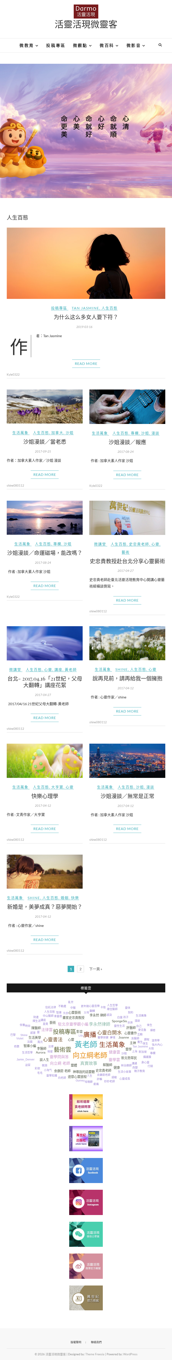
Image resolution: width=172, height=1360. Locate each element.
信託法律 (50, 1007)
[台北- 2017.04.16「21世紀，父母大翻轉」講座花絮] (45, 643)
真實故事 (88, 1063)
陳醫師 (36, 1028)
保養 (22, 1025)
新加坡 (143, 1052)
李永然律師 (99, 1024)
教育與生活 (22, 1030)
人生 (89, 1075)
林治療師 (126, 1065)
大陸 (151, 1048)
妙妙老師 (109, 1081)
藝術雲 (62, 1049)
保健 (105, 1037)
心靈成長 (124, 1078)
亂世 (70, 1002)
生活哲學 (27, 1052)
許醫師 (131, 1028)
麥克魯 (142, 1030)
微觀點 (80, 45)
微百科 (107, 45)
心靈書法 (53, 1039)
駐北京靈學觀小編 (73, 1024)
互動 (140, 1034)
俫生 (145, 1043)
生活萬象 (20, 432)
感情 (37, 1064)
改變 (135, 1067)
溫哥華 (156, 1040)
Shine (121, 669)
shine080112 (15, 485)
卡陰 (103, 1007)
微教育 (26, 45)
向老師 (62, 1077)
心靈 (155, 544)
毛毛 (40, 1073)
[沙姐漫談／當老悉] (45, 406)
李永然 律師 (98, 1015)
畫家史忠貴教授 (73, 1017)
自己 (139, 1026)
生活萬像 (141, 1015)
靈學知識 (51, 1075)
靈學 (128, 1049)
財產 (36, 1017)
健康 (117, 1067)
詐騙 (99, 1079)
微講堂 (100, 544)
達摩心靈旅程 (77, 1077)
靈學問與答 (59, 1057)
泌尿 (27, 1065)
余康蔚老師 (103, 1075)
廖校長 (161, 1032)
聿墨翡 (58, 1016)
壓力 (14, 1025)
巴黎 (13, 1034)
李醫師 (41, 1048)
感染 (109, 1015)
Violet (19, 1038)
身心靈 (145, 1062)
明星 (50, 1051)
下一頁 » (95, 969)
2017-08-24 (126, 451)
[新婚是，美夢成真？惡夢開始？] (45, 872)
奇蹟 (16, 1046)
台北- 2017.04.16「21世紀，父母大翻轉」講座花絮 (44, 681)
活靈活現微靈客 (86, 24)
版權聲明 (76, 1342)
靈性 (116, 1026)
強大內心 (157, 1044)
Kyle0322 (13, 374)
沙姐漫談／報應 (127, 441)
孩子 (126, 1017)
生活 (122, 1026)
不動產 (62, 1006)
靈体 (127, 1007)
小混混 (94, 1001)
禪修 (152, 1030)
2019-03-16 (84, 327)
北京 (65, 1013)
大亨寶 (57, 787)
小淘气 (48, 1070)
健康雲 (114, 1052)
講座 (58, 669)
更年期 (85, 1006)
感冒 (33, 1032)
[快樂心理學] (45, 761)
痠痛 (96, 1084)
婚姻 (65, 898)
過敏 (114, 1077)
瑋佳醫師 (112, 1009)
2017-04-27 (126, 571)
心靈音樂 (94, 1006)
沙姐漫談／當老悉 (44, 441)
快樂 (75, 898)
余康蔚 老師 (62, 1071)
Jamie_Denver (25, 1059)
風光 (40, 1042)
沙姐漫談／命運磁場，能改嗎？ (44, 552)
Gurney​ (80, 1080)
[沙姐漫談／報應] (127, 406)
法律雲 (47, 1030)
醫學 (100, 1037)
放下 (83, 1086)
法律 (51, 1046)
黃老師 (71, 669)
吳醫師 (135, 1038)
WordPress (130, 1354)
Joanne (123, 1037)
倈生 (149, 1025)
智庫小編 (30, 1046)
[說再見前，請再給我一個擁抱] (127, 643)
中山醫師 (48, 1015)
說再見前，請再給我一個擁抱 (127, 678)
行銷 (150, 1066)
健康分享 (50, 1080)
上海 (134, 1051)
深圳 (70, 1084)
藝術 (126, 552)
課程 (146, 1039)
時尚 (27, 1026)
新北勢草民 (129, 1058)
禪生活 (36, 1021)
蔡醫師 (107, 1065)
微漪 (44, 1065)
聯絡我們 (96, 1342)
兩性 (147, 1019)
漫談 (155, 433)
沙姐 (70, 432)
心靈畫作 (130, 1033)
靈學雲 (114, 1060)
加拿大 (57, 432)
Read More (86, 363)
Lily (81, 1035)
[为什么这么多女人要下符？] (86, 263)
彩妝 (37, 1068)
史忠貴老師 (139, 544)
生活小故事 (124, 1071)
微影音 (134, 45)
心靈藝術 (74, 1012)
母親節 (89, 1081)
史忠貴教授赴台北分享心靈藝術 (127, 560)
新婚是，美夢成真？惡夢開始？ (44, 906)
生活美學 (34, 1037)
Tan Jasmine (85, 308)
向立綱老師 (90, 1055)
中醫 (73, 1007)
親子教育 (139, 1071)
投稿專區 (55, 45)
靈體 (74, 1065)
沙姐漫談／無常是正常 (127, 795)
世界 (130, 1022)
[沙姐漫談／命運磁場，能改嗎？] (45, 518)
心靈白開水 (109, 1032)
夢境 (112, 1037)
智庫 (59, 1012)
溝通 (134, 1063)
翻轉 (92, 1011)
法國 (29, 1041)
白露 (120, 1017)
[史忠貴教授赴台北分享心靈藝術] (127, 518)
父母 (86, 1012)
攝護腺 (147, 1057)
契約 (130, 1012)
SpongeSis (119, 1021)
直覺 (45, 1024)
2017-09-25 (43, 451)
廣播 (89, 1034)
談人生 (44, 1060)
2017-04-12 (126, 688)
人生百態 (109, 308)
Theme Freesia (94, 1354)
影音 (79, 1031)
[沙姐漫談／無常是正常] (127, 761)
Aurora (40, 1052)
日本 (104, 1003)
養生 (140, 1042)
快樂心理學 (44, 795)
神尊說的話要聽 (84, 1072)
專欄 (135, 433)
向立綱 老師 (60, 1063)
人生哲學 (112, 1005)
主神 (133, 1043)
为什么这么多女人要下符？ (86, 316)
